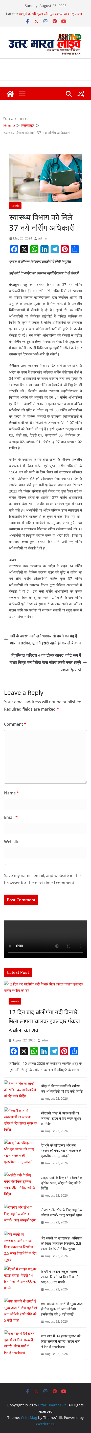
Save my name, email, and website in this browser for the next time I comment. (43, 879)
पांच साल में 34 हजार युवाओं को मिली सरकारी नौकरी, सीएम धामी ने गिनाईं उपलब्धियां (60, 1341)
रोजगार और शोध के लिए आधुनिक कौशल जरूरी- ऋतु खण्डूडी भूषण (61, 1212)
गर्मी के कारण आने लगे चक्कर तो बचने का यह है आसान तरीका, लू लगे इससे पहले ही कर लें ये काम (45, 639)
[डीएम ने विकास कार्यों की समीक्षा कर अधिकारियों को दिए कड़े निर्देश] (20, 1092)
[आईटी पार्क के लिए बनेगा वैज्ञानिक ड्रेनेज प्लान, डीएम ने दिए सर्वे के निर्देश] (20, 1186)
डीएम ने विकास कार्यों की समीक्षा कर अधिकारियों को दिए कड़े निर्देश (62, 1089)
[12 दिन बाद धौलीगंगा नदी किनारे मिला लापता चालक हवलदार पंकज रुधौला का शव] (45, 987)
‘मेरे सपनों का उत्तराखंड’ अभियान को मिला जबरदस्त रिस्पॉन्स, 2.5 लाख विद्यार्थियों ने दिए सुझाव (61, 1243)
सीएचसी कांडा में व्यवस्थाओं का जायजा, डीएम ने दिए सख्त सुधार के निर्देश (61, 1118)
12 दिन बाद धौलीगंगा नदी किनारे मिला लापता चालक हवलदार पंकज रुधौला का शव (44, 1021)
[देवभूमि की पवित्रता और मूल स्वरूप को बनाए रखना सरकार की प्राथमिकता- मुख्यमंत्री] (20, 1154)
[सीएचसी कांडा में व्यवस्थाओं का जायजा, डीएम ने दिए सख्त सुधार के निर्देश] (20, 1122)
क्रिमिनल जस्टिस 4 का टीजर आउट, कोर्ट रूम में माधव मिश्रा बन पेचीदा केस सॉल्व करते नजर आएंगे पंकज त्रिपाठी (45, 662)
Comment (15, 724)
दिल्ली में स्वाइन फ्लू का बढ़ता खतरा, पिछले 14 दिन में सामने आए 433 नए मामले (59, 1276)
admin (42, 238)
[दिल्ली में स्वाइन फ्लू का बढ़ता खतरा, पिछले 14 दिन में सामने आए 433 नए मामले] (20, 1280)
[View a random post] (81, 94)
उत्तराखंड (15, 205)
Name (11, 793)
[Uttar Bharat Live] (10, 94)
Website (11, 841)
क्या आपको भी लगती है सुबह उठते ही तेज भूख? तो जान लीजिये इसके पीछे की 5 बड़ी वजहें (62, 1309)
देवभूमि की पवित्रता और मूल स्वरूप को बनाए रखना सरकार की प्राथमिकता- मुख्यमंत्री (50, 16)
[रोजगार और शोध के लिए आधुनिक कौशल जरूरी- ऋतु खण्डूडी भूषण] (20, 1216)
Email (11, 817)
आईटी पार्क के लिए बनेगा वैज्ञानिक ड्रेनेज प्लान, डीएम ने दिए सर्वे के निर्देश (61, 1183)
